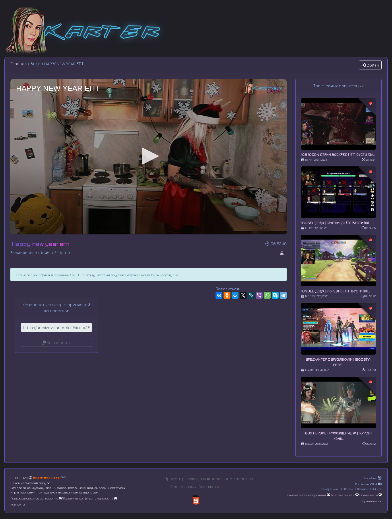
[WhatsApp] (267, 295)
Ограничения (371, 501)
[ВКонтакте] (219, 295)
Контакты (17, 504)
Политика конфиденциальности (88, 498)
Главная (18, 63)
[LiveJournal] (251, 295)
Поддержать (368, 495)
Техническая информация (305, 495)
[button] (148, 156)
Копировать (58, 342)
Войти (372, 65)
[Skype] (275, 295)
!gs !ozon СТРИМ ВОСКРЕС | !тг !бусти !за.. (338, 154)
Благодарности (342, 495)
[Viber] (259, 295)
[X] (243, 295)
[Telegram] (283, 295)
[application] (148, 156)
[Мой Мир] (235, 295)
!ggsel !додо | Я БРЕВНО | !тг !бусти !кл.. (335, 291)
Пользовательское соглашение (34, 498)
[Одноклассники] (227, 295)
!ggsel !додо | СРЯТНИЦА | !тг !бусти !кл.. (336, 223)
